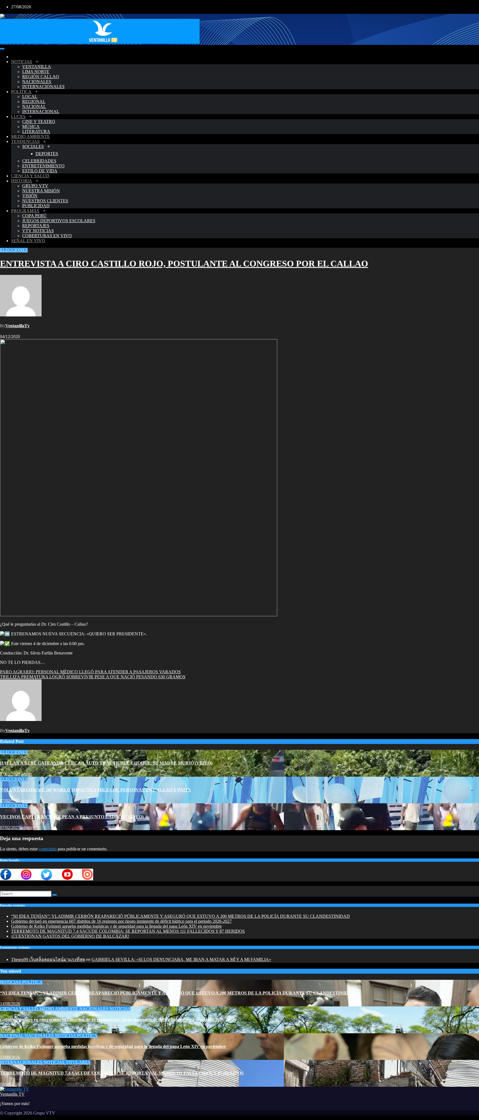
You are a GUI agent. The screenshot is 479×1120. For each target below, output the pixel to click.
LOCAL (29, 96)
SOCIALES (33, 146)
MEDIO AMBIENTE (30, 136)
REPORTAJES (35, 225)
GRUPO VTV (35, 185)
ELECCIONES (14, 250)
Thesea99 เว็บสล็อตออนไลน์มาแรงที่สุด (48, 959)
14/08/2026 (10, 1003)
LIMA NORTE (35, 71)
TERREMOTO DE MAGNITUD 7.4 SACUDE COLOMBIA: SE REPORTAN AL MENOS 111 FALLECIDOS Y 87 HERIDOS (128, 931)
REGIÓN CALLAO (40, 76)
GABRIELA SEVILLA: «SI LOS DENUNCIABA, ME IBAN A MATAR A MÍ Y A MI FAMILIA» (181, 959)
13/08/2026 (10, 1030)
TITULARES (78, 1062)
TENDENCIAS (25, 141)
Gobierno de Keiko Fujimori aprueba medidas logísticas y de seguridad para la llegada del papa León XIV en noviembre (116, 926)
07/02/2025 (10, 774)
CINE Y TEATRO (38, 121)
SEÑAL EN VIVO (28, 240)
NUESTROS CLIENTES (45, 200)
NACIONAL (34, 106)
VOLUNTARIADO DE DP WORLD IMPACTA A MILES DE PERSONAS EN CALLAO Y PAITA (95, 789)
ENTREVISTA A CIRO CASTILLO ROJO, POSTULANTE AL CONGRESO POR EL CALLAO (184, 264)
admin (26, 774)
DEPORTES (46, 153)
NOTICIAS (21, 61)
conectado (48, 849)
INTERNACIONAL (40, 111)
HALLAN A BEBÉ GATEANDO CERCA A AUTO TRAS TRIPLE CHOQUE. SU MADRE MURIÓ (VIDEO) (106, 763)
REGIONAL (33, 101)
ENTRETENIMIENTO (43, 165)
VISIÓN (29, 195)
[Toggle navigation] (2, 49)
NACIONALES (36, 81)
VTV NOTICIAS (38, 230)
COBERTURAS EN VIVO (47, 235)
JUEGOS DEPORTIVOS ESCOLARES (58, 220)
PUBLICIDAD (36, 205)
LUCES (18, 116)
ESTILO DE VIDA (39, 170)
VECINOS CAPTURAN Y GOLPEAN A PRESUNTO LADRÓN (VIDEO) (72, 816)
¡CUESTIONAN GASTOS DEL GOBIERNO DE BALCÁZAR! (70, 936)
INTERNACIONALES (43, 86)
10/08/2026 (10, 1084)
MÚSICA (31, 126)
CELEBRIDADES (39, 160)
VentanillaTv (17, 325)
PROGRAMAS (25, 210)
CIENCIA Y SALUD (30, 175)
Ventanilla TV (12, 1094)
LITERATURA (36, 131)
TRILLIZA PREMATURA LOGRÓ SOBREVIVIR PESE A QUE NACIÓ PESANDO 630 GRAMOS (92, 676)
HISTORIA (21, 180)
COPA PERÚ (34, 215)
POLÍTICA (21, 91)
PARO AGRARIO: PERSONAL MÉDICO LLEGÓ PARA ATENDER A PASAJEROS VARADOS (90, 671)
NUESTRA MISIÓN (41, 190)
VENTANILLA (36, 66)
